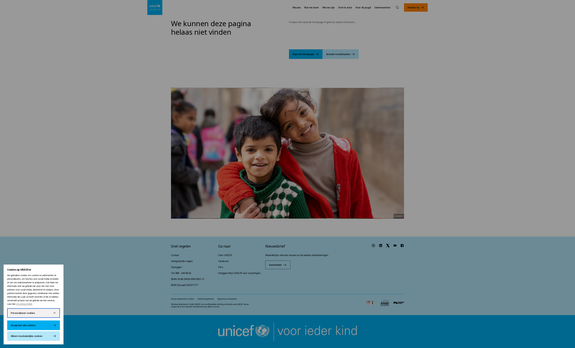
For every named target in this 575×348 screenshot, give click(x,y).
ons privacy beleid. (23, 304)
